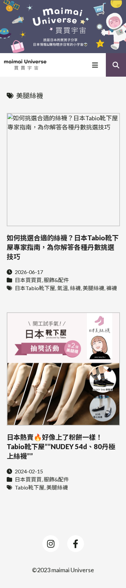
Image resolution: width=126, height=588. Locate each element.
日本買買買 (28, 280)
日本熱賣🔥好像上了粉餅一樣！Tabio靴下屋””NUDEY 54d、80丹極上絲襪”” (61, 446)
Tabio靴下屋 (29, 487)
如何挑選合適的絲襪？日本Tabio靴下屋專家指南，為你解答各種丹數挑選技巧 (63, 247)
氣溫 (62, 288)
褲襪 (111, 288)
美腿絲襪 (93, 288)
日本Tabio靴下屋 (35, 288)
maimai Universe (72, 570)
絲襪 (75, 288)
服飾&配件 (56, 280)
